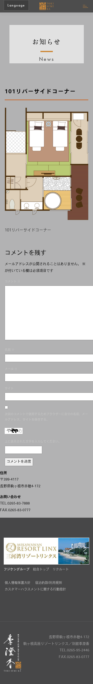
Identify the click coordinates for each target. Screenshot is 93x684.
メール (11, 369)
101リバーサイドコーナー (28, 230)
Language (16, 5)
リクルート (61, 569)
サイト (9, 388)
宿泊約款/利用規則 (48, 583)
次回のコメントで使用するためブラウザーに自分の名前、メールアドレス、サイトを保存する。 (46, 417)
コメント (12, 281)
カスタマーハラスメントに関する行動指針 (35, 589)
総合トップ (41, 569)
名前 (9, 350)
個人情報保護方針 (18, 583)
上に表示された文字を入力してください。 (33, 441)
